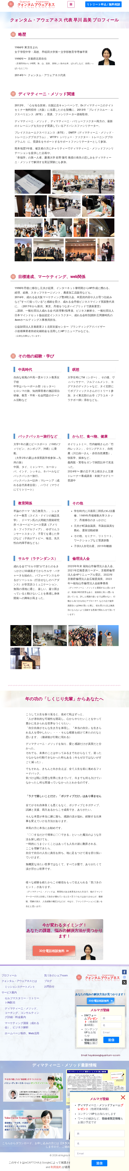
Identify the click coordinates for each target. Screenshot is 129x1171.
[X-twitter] (124, 982)
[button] (123, 1097)
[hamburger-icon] (71, 4)
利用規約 (56, 1167)
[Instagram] (124, 977)
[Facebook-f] (124, 972)
